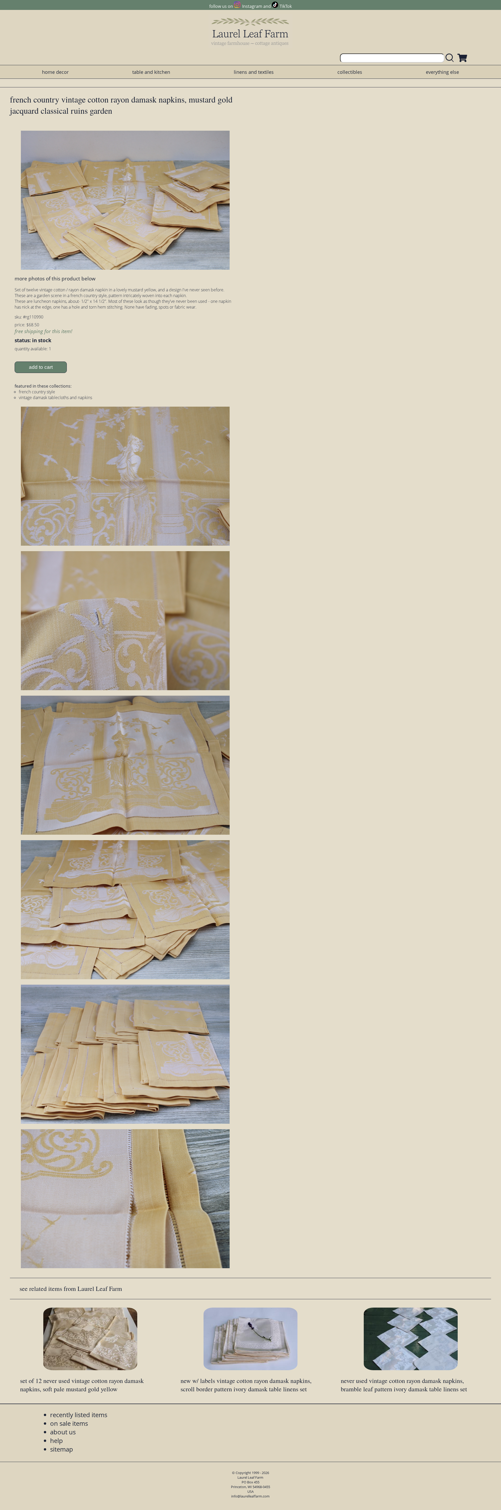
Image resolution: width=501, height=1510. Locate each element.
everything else (442, 72)
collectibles (349, 72)
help (56, 1440)
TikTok (286, 6)
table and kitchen (151, 72)
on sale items (69, 1423)
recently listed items (78, 1414)
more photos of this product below (55, 278)
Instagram (252, 6)
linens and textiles (254, 72)
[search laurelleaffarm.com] (450, 58)
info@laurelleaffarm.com (250, 1496)
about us (63, 1432)
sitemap (61, 1449)
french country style (37, 392)
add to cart (41, 367)
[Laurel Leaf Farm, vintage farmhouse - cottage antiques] (250, 31)
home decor (55, 72)
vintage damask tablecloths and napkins (55, 397)
